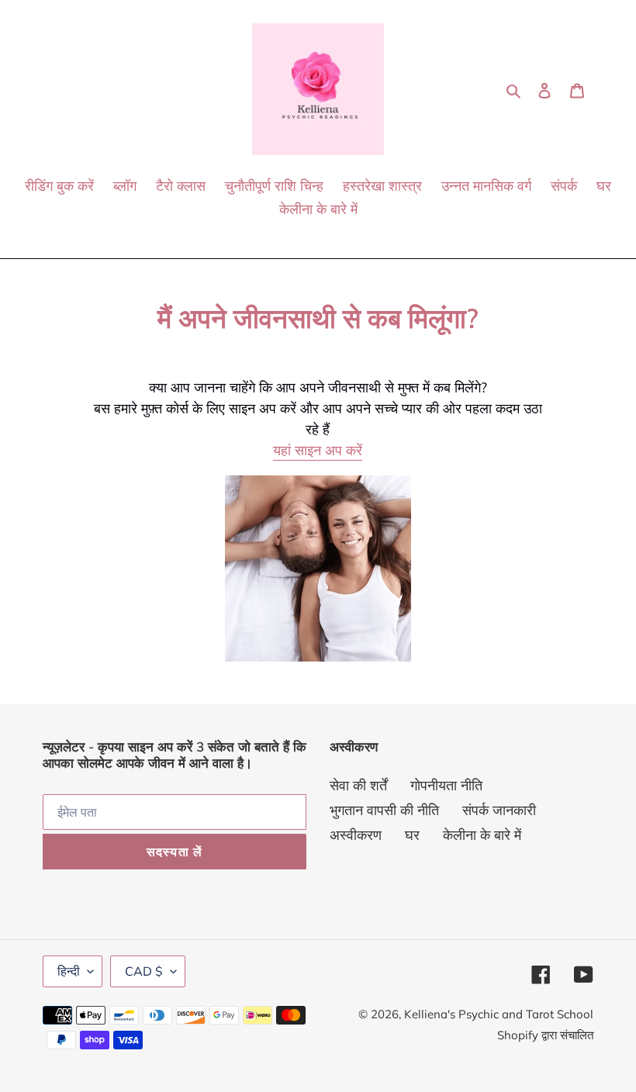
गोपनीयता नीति (446, 785)
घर (412, 835)
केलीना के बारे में (482, 835)
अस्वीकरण (356, 835)
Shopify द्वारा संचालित (545, 1035)
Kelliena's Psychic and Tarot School (498, 1014)
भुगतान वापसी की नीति (384, 810)
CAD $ (144, 971)
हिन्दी (68, 971)
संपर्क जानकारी (499, 810)
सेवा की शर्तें (358, 785)
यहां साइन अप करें (317, 450)
